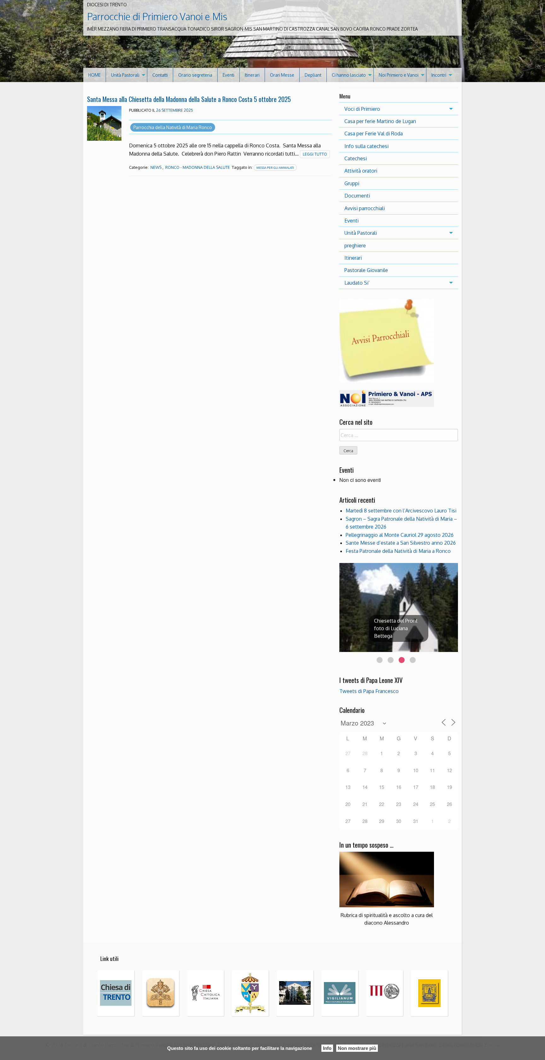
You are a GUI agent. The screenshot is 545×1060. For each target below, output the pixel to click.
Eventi (228, 75)
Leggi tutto (315, 154)
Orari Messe (282, 75)
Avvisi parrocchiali (364, 208)
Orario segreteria (195, 75)
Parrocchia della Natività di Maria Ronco (172, 127)
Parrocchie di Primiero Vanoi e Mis (157, 16)
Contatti (160, 75)
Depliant (313, 75)
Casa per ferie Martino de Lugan (380, 121)
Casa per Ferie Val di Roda (373, 133)
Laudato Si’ (357, 283)
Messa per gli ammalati (275, 167)
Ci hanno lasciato (349, 75)
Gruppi (351, 183)
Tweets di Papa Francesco (369, 691)
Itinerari (252, 75)
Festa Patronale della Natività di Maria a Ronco (398, 551)
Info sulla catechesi (366, 146)
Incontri (438, 75)
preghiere (355, 245)
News (155, 167)
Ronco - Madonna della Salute (197, 167)
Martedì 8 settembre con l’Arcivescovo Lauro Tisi (401, 510)
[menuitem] (94, 75)
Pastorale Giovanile (366, 270)
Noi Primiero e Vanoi (399, 75)
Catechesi (355, 158)
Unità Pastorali (125, 75)
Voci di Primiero (362, 109)
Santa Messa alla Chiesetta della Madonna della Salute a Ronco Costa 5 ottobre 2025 (189, 99)
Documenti (357, 195)
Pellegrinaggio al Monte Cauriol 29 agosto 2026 (400, 535)
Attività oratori (360, 171)
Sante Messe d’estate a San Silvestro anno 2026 (401, 543)
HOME (94, 75)
